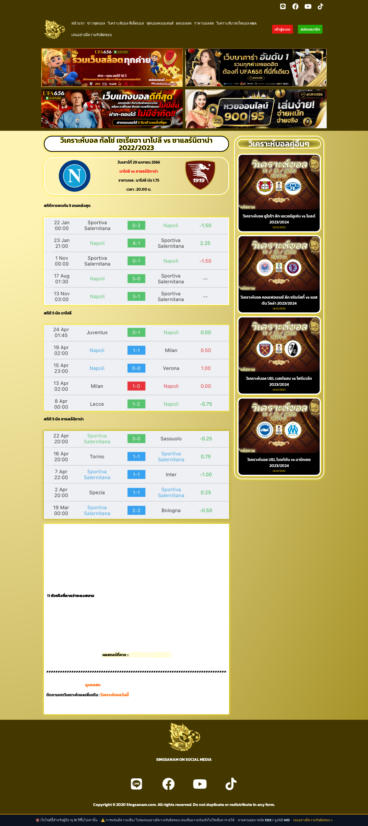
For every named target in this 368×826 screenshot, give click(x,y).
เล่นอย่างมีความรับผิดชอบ (91, 35)
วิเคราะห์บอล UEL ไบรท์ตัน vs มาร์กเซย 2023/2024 (279, 462)
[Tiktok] (320, 6)
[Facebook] (295, 6)
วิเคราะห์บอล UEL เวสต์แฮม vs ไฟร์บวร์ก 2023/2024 (279, 381)
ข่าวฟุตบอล (96, 23)
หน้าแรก (78, 23)
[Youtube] (308, 6)
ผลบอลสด (184, 23)
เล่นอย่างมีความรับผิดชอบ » (313, 820)
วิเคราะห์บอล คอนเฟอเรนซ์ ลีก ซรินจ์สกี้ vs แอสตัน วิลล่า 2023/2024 (279, 300)
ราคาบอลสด (204, 23)
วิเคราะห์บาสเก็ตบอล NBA (236, 23)
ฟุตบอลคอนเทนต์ (159, 23)
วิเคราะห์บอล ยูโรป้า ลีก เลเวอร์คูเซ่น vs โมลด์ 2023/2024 (279, 219)
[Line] (283, 6)
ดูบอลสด (93, 685)
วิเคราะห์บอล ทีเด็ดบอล (126, 23)
